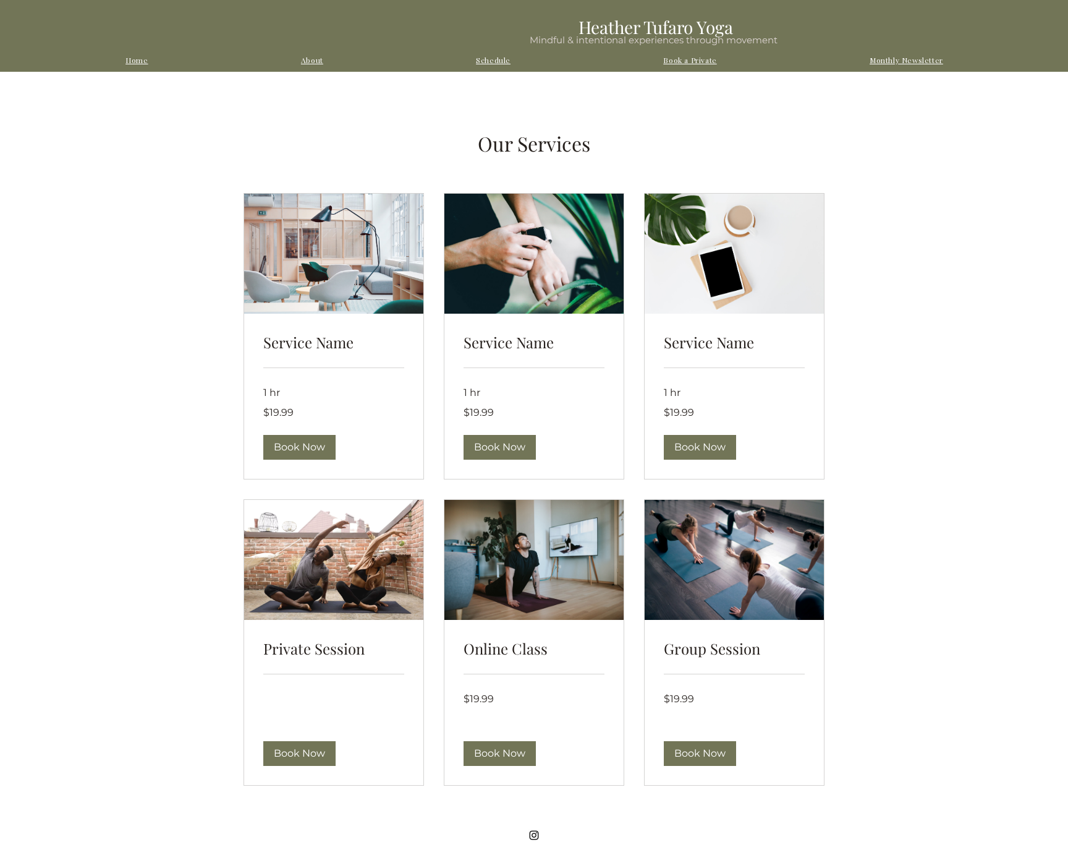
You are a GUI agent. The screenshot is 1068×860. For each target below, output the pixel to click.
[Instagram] (534, 835)
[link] (333, 343)
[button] (299, 447)
